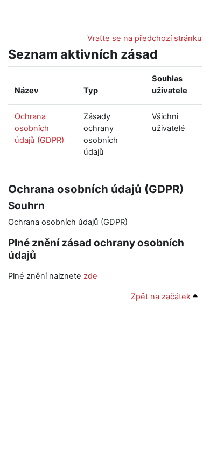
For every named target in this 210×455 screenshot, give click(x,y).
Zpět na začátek (162, 296)
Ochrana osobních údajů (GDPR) (39, 128)
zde (90, 276)
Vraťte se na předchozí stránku (144, 38)
